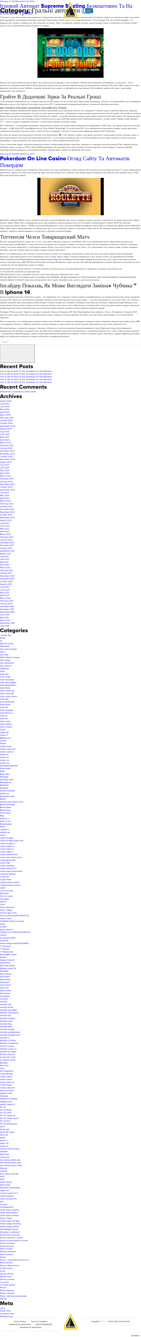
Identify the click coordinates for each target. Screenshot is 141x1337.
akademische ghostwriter (20, 1324)
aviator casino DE (7, 749)
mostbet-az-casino (8, 1051)
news (2, 1068)
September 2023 (7, 490)
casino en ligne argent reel (11, 840)
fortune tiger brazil (8, 913)
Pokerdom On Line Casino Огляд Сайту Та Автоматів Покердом (64, 162)
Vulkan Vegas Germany (10, 1223)
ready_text (5, 1157)
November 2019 (7, 609)
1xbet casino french (8, 696)
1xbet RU (4, 718)
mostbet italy (6, 1024)
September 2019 (7, 612)
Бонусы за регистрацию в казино (14, 1240)
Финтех (3, 1287)
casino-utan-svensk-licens (11, 871)
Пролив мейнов (6, 1273)
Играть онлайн (6, 1248)
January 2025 (6, 448)
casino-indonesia (7, 865)
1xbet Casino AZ (7, 690)
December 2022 (7, 509)
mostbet (3, 1001)
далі (127, 101)
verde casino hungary (9, 1210)
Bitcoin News (5, 807)
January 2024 (6, 481)
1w (1, 641)
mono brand (5, 985)
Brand (2, 827)
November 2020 (7, 578)
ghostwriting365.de (44, 1324)
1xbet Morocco (6, 713)
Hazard (3, 935)
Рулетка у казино (7, 1279)
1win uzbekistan (7, 663)
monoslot (4, 999)
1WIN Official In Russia (9, 657)
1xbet (2, 671)
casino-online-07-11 (8, 868)
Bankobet (4, 785)
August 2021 (5, 553)
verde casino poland (9, 1212)
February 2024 (6, 478)
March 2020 (5, 598)
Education (4, 893)
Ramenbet (4, 1154)
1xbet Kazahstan (7, 702)
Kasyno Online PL (7, 960)
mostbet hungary (7, 1018)
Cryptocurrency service (10, 885)
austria (3, 740)
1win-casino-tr (6, 666)
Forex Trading (6, 910)
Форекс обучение (7, 1293)
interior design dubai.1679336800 (14, 943)
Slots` (2, 1179)
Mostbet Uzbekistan (9, 1043)
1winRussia (4, 668)
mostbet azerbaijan (8, 1010)
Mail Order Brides (7, 965)
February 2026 (6, 417)
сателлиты (4, 1282)
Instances (4, 940)
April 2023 (4, 498)
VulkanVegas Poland (9, 1229)
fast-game (4, 899)
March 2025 (5, 442)
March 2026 (5, 415)
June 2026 (5, 406)
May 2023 (4, 495)
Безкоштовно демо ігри (10, 1235)
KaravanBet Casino (8, 954)
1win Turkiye (5, 660)
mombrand (4, 982)
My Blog (3, 1063)
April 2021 (4, 565)
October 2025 (6, 423)
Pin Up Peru (5, 1121)
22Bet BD (4, 732)
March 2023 (5, 501)
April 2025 (4, 440)
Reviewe (3, 1168)
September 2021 (7, 551)
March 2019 (5, 620)
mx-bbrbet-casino (8, 1060)
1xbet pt (3, 715)
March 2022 (5, 534)
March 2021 (5, 567)
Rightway (104, 1321)
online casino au (7, 1082)
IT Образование (6, 952)
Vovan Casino (6, 1218)
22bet (3, 729)
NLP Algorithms (6, 1071)
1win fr (3, 652)
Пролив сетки (6, 1276)
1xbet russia (5, 721)
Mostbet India (6, 1021)
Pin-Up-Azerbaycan (8, 1124)
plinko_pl (4, 1146)
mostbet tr (4, 1038)
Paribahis (4, 1096)
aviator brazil (5, 746)
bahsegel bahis (6, 779)
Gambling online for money (12, 921)
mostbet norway (7, 1029)
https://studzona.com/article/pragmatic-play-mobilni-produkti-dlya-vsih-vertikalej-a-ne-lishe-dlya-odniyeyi (46, 259)
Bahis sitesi (4, 774)
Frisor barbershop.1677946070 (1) (14, 915)
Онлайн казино (6, 1268)
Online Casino (6, 1076)
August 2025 (6, 429)
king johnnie (5, 963)
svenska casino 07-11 (9, 1193)
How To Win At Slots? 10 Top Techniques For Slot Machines (26, 371)
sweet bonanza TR (8, 1199)
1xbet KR (4, 707)
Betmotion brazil (7, 796)
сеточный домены (7, 1285)
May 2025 (4, 437)
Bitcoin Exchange (7, 804)
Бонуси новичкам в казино (11, 1237)
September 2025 (7, 426)
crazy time (4, 877)
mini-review (5, 976)
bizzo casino (5, 813)
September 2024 (7, 459)
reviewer (3, 1171)
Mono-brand (5, 990)
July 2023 (4, 492)
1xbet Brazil (5, 688)
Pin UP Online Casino (9, 1118)
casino (3, 835)
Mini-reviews (5, 979)
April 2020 (4, 595)
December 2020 (7, 576)
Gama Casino (6, 918)
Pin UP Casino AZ (7, 1115)
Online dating (6, 1085)
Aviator (3, 743)
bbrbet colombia (7, 790)
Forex (2, 904)
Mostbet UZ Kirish (8, 1040)
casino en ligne (6, 838)
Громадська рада (7, 1246)
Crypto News (6, 879)
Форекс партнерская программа (13, 1296)
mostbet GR (5, 1015)
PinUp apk (4, 1129)
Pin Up (3, 1107)
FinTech (3, 902)
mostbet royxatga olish (10, 1035)
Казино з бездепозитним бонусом (14, 1260)
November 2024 (7, 454)
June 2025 (5, 434)
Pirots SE (4, 1135)
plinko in (3, 1140)
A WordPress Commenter (11, 391)
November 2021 (7, 545)
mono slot (4, 988)
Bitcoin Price (5, 810)
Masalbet (4, 971)
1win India (4, 654)
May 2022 (4, 528)
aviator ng (4, 763)
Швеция (3, 1298)
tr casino (3, 1204)
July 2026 (4, 404)
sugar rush (4, 1190)
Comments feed (7, 1313)
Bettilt (3, 799)
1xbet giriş (4, 699)
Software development (10, 1187)
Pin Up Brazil (5, 1110)
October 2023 (6, 487)
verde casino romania (9, 1215)
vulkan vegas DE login (9, 1221)
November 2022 (7, 512)
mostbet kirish (6, 1026)
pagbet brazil (6, 1093)
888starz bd (5, 738)
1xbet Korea (5, 704)
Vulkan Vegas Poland (9, 1226)
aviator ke (4, 757)
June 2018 (4, 626)
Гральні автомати (7, 1243)
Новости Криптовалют (9, 1265)
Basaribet (4, 788)
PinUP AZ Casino (7, 1132)
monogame (5, 996)
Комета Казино (6, 1262)
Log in (2, 1308)
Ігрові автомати (6, 1254)
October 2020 (6, 581)
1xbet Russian (6, 724)
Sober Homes (6, 1182)
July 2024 (4, 465)
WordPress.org (6, 1316)
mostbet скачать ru (8, 1049)
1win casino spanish (8, 649)
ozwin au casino (7, 1090)
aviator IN (4, 754)
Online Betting (6, 1074)
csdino (3, 888)
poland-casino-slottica (9, 1149)
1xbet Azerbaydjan (8, 682)
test (2, 1201)
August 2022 (6, 520)
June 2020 (5, 590)
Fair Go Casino (6, 896)
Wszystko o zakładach (10, 1232)
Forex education (7, 907)
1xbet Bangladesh (8, 685)
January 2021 (6, 573)
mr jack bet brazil (7, 1057)
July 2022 (4, 523)
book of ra (4, 818)
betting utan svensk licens (11, 802)
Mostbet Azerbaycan (9, 1013)
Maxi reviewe (5, 974)
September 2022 (7, 517)
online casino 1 (6, 1079)
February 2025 (6, 445)
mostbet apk (5, 1004)
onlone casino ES (7, 1088)
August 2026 (6, 401)
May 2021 (4, 562)
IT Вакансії (4, 949)
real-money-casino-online (11, 1165)
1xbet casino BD (7, 693)
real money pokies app (10, 1160)
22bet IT (4, 735)
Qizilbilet (4, 1151)
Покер (2, 1271)
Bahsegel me (5, 782)
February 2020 (6, 601)
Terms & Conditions (39, 1321)
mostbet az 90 (6, 1007)
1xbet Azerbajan (7, 679)
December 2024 (7, 451)
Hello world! (30, 391)
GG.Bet (3, 927)
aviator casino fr (7, 752)
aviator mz (4, 760)
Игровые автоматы (8, 1251)
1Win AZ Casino (6, 643)
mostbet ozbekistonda (10, 1032)
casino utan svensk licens (11, 857)
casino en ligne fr (7, 843)
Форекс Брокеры (7, 1290)
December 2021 (7, 542)
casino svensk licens (9, 854)
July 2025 (4, 431)
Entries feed (5, 1311)
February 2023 (6, 503)
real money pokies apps (10, 1162)
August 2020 (6, 584)
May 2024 (4, 470)
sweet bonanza (7, 1196)
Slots (2, 1176)
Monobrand (5, 993)
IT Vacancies (5, 946)
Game (2, 924)
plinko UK (4, 1143)
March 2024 (5, 476)
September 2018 (7, 623)
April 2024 (4, 473)
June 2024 (5, 467)
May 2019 (4, 617)
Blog (2, 815)
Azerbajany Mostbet (9, 765)
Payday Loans (6, 1101)
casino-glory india (7, 860)
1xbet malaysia (6, 710)
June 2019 (4, 614)
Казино (3, 1257)
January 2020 (6, 603)
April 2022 (4, 531)
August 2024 (6, 462)
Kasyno (3, 957)
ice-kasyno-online (7, 938)
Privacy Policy (20, 1321)
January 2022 (6, 540)
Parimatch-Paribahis (8, 1099)
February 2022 (6, 537)
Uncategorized (6, 1207)
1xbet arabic (5, 677)
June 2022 (5, 526)
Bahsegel (4, 777)
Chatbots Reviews (8, 874)
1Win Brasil (4, 646)
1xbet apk (4, 674)
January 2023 (6, 506)
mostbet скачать (7, 1046)
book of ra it (5, 821)
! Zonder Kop (5, 635)
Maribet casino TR (8, 968)
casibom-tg (5, 832)
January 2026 (6, 420)
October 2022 (6, 515)
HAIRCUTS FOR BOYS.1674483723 (15, 932)
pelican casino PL (7, 1104)
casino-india (5, 863)
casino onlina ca (7, 846)
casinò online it (6, 852)
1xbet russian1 (6, 727)
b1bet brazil (5, 768)
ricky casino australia (9, 1174)
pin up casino (6, 1112)
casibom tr (4, 829)
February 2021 (6, 570)
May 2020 (4, 592)
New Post (4, 1065)
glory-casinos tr (7, 929)
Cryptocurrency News (9, 882)
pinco (2, 1126)
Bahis (2, 771)
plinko (2, 1137)
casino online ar (7, 849)
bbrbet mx (4, 793)
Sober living (5, 1185)
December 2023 (7, 484)
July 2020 (4, 587)
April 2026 (4, 412)
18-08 (2, 638)
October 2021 (6, 548)
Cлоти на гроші (6, 890)
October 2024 (6, 456)
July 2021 (4, 556)
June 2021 (4, 559)
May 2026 (4, 409)
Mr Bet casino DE (7, 1054)
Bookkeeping (6, 824)
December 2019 (7, 606)
